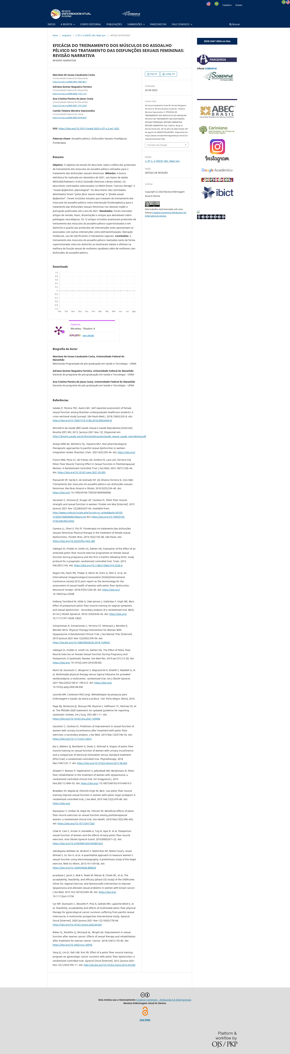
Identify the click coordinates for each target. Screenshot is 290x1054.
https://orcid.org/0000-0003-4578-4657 (70, 117)
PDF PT (153, 74)
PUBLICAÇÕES (114, 24)
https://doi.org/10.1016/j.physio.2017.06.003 (102, 763)
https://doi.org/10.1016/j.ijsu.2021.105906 (76, 718)
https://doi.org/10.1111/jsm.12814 (72, 738)
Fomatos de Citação (157, 144)
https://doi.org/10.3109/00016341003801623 (78, 843)
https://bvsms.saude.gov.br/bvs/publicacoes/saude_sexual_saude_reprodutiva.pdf (99, 436)
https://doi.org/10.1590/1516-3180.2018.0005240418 (82, 420)
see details (88, 335)
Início (55, 35)
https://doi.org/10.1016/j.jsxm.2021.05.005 (82, 472)
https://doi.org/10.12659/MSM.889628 (74, 867)
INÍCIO (51, 24)
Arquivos (66, 35)
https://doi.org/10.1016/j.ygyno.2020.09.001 (77, 924)
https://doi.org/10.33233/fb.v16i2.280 (74, 541)
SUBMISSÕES (135, 24)
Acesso (238, 5)
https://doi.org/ (126, 452)
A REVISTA (67, 24)
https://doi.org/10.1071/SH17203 (76, 823)
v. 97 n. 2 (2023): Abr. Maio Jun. (90, 35)
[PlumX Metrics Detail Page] (59, 330)
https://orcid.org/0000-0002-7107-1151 (70, 94)
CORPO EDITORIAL (90, 24)
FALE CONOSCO (181, 24)
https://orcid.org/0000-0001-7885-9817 (70, 82)
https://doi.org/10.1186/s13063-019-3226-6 (98, 565)
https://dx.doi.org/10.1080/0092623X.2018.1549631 (81, 642)
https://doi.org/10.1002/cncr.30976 (72, 944)
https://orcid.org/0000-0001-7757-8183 (70, 106)
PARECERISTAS (158, 24)
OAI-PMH (145, 1019)
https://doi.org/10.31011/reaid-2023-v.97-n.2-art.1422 (89, 128)
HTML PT (170, 74)
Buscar (236, 24)
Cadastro (227, 5)
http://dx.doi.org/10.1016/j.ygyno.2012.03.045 (109, 965)
